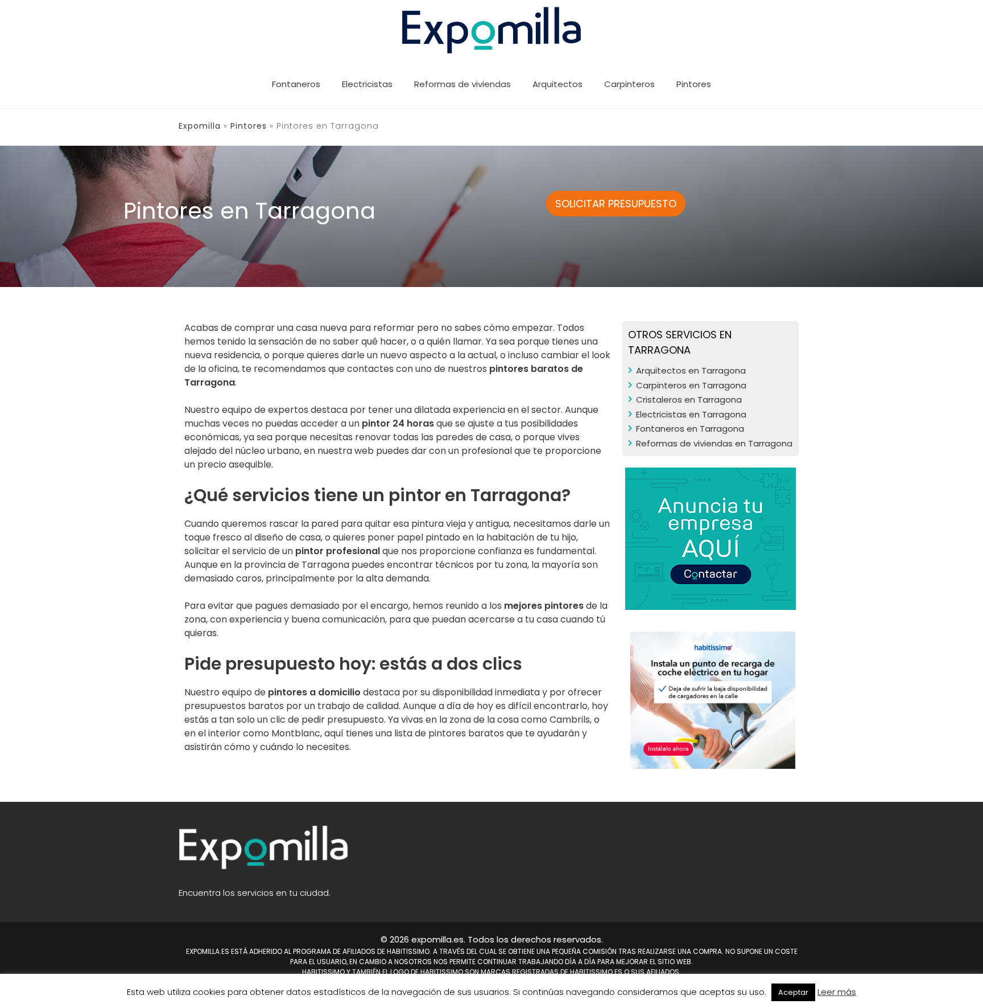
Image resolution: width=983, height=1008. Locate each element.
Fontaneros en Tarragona (690, 429)
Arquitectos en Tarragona (691, 370)
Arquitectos (557, 84)
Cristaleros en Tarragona (689, 399)
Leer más (836, 992)
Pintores (693, 84)
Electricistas (367, 84)
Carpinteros (629, 84)
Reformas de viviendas (462, 84)
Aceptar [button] (793, 992)
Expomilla (200, 126)
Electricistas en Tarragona (691, 414)
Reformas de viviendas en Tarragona (714, 443)
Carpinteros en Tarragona (691, 385)
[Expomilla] (492, 29)
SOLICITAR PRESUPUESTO (615, 203)
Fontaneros (296, 84)
